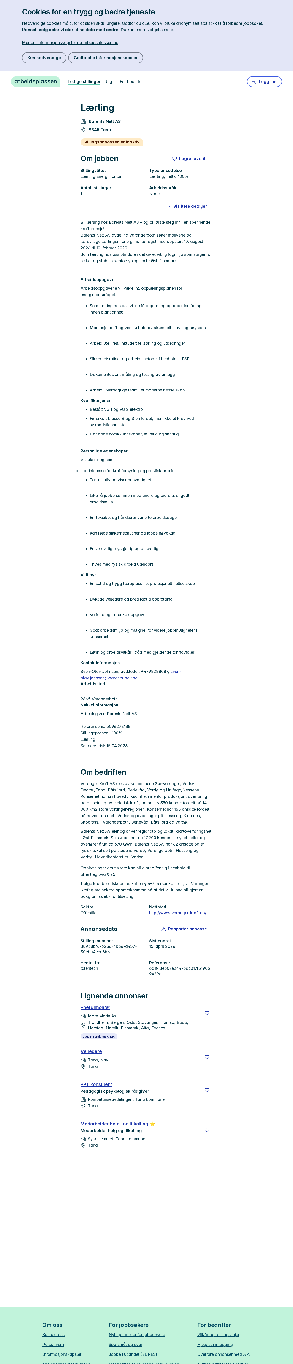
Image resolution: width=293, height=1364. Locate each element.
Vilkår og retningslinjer (218, 1334)
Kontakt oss (53, 1334)
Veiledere (91, 1051)
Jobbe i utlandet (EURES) (133, 1354)
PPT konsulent (96, 1084)
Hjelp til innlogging (215, 1344)
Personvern (53, 1344)
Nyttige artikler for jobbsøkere (137, 1334)
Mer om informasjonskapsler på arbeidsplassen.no (70, 42)
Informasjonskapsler (61, 1354)
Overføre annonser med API (224, 1354)
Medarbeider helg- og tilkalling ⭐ (118, 1124)
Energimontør (95, 1007)
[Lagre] (206, 1013)
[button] (184, 928)
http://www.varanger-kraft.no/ (177, 912)
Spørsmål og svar (125, 1344)
